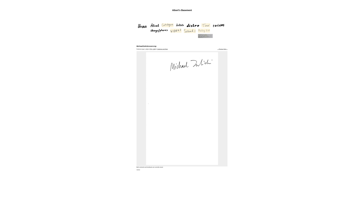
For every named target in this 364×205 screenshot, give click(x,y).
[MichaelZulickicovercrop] (182, 164)
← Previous (220, 49)
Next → (226, 49)
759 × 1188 (153, 49)
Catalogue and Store (162, 49)
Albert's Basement (182, 10)
